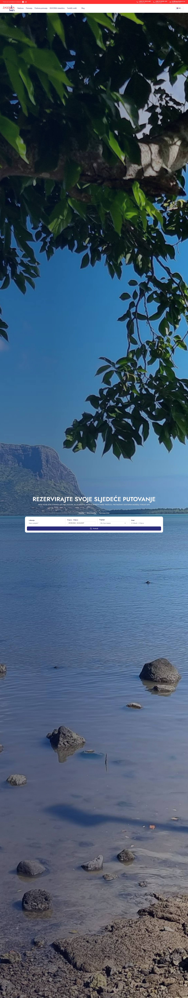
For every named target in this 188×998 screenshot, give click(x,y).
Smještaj (81, 513)
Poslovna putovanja (41, 8)
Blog (83, 8)
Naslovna (20, 8)
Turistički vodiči (72, 8)
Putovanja (29, 8)
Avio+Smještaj (91, 513)
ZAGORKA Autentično (57, 8)
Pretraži (95, 528)
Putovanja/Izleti (104, 513)
